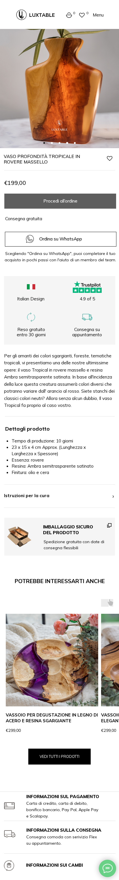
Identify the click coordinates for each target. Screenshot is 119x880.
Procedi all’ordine (60, 201)
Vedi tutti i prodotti (59, 756)
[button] (59, 537)
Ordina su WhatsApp (60, 239)
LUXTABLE (42, 15)
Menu (98, 15)
